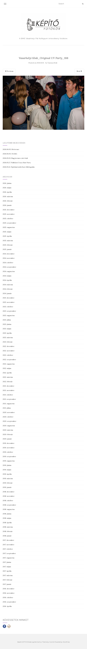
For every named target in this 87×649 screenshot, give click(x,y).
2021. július (7, 408)
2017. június (7, 562)
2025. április (7, 236)
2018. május (7, 518)
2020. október (8, 417)
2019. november (8, 448)
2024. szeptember (9, 267)
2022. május (7, 368)
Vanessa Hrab (52, 63)
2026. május (7, 188)
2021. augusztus (8, 404)
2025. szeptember (9, 223)
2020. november (9, 412)
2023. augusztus (9, 315)
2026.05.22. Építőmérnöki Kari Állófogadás (19, 167)
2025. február (8, 245)
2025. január (7, 249)
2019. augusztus (9, 461)
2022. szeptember (9, 360)
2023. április (7, 333)
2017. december (8, 540)
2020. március (8, 430)
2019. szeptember (9, 456)
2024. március (8, 285)
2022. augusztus (9, 364)
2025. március (8, 241)
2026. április (7, 192)
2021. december (8, 386)
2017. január (7, 584)
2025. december (8, 210)
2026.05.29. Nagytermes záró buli (15, 158)
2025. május (7, 232)
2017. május (7, 567)
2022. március (8, 377)
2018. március (8, 527)
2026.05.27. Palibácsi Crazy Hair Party (17, 163)
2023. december (8, 298)
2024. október (8, 263)
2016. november (8, 593)
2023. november (8, 302)
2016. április (7, 606)
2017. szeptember (9, 553)
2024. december (8, 254)
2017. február (7, 580)
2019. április (7, 474)
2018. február (8, 531)
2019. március (8, 478)
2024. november (9, 258)
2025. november (9, 214)
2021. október (8, 395)
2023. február (8, 342)
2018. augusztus (9, 509)
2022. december (8, 346)
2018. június (7, 514)
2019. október (8, 452)
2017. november (8, 545)
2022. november (8, 351)
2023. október (8, 307)
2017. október (8, 549)
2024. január (7, 293)
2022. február (8, 382)
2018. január (7, 536)
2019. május (7, 470)
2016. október (8, 597)
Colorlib (51, 642)
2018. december (8, 492)
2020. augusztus (9, 426)
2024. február (8, 289)
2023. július (7, 320)
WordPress (66, 642)
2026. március (8, 196)
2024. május (7, 276)
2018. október (8, 501)
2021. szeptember (9, 399)
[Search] (82, 4)
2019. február (8, 483)
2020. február (8, 434)
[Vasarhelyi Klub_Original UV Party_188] (43, 102)
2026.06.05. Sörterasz (11, 149)
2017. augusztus (8, 558)
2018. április (7, 523)
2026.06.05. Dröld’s (10, 154)
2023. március (8, 337)
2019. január (7, 487)
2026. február (8, 201)
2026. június (7, 183)
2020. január (7, 439)
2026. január (7, 205)
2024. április (7, 280)
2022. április (7, 373)
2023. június (7, 324)
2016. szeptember (9, 602)
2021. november (8, 390)
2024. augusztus (9, 271)
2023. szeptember (9, 311)
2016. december (8, 589)
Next (79, 71)
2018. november (8, 496)
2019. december (8, 443)
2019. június (7, 465)
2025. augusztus (9, 227)
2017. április (7, 571)
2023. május (7, 329)
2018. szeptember (9, 505)
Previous (9, 71)
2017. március (8, 575)
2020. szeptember (9, 421)
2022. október (8, 355)
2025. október (8, 219)
